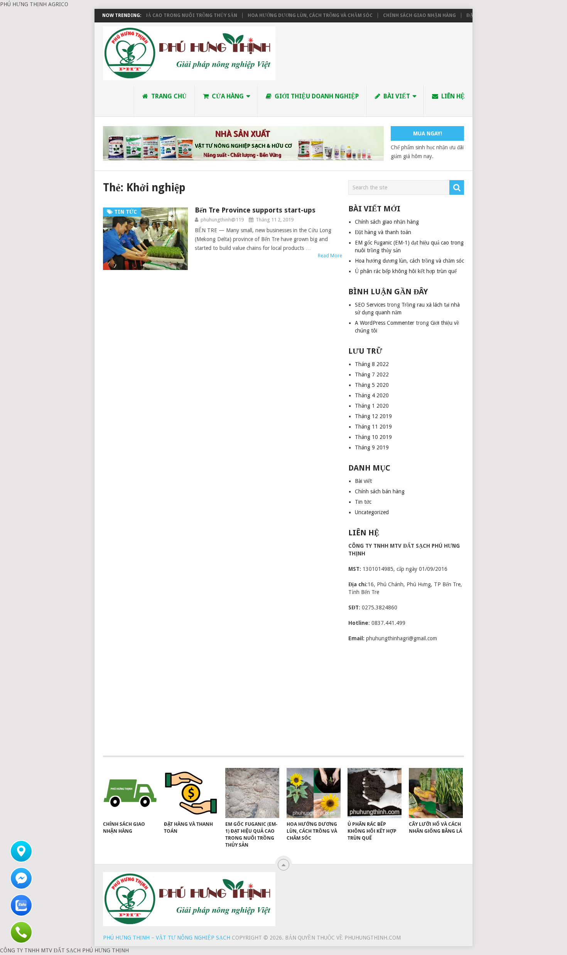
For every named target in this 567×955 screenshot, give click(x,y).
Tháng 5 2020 (372, 385)
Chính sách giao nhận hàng (406, 15)
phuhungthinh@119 (222, 220)
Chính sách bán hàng (380, 491)
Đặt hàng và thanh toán (383, 232)
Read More (330, 255)
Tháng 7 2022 (372, 374)
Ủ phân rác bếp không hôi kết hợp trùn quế (406, 271)
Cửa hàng (227, 96)
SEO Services (370, 305)
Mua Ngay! (427, 133)
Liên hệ (452, 96)
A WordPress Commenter (384, 323)
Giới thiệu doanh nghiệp (316, 96)
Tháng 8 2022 (372, 364)
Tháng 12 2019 (373, 416)
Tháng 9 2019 (372, 447)
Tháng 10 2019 (373, 437)
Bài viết (396, 96)
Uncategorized (372, 512)
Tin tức (363, 502)
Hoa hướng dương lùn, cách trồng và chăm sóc (297, 15)
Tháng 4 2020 (372, 395)
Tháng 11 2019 (373, 427)
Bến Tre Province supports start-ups (255, 210)
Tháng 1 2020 (372, 406)
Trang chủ (168, 96)
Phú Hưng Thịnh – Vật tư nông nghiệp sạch (166, 938)
